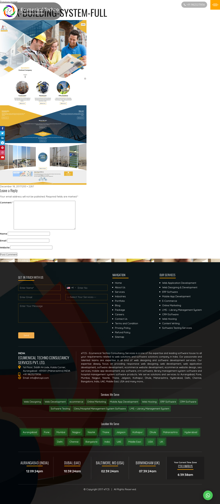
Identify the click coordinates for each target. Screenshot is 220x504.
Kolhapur (138, 432)
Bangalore (91, 441)
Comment (6, 202)
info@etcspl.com (39, 377)
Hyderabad (191, 432)
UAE (119, 441)
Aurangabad (30, 432)
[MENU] (215, 5)
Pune (46, 432)
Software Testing (60, 408)
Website (5, 247)
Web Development (55, 401)
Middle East (134, 441)
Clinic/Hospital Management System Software (100, 408)
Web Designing (32, 401)
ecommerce (76, 401)
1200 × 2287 (27, 186)
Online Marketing (96, 401)
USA (150, 441)
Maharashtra (170, 432)
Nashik (91, 432)
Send (26, 335)
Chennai (74, 441)
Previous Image (9, 1)
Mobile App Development (124, 401)
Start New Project (167, 4)
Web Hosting (149, 401)
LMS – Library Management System (149, 408)
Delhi (59, 441)
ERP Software (168, 401)
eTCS (107, 489)
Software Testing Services (177, 327)
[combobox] (71, 288)
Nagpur (76, 432)
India (107, 441)
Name (3, 233)
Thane (105, 432)
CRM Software (188, 401)
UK (161, 441)
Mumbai (61, 432)
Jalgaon (120, 432)
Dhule (153, 432)
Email (3, 240)
